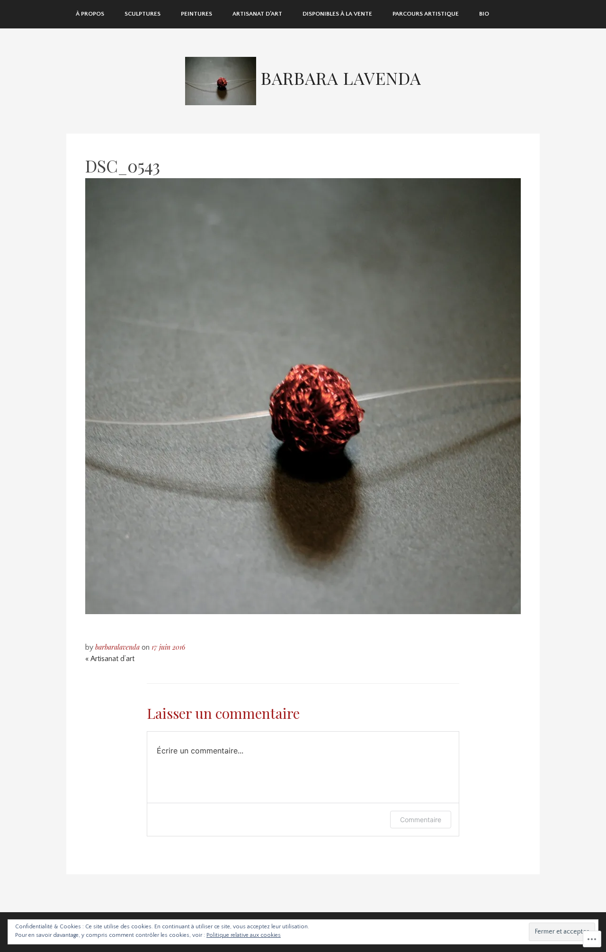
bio (484, 13)
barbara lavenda (341, 77)
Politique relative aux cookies (243, 935)
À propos (90, 13)
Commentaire (420, 820)
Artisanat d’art (257, 13)
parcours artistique (425, 13)
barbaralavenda (117, 647)
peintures (196, 13)
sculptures (142, 13)
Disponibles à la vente (337, 13)
